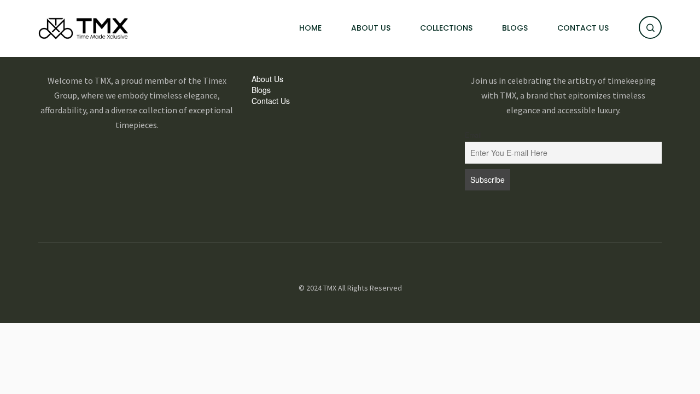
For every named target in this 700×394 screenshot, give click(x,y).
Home (310, 27)
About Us (370, 27)
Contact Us (583, 27)
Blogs (515, 27)
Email (473, 135)
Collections (446, 27)
